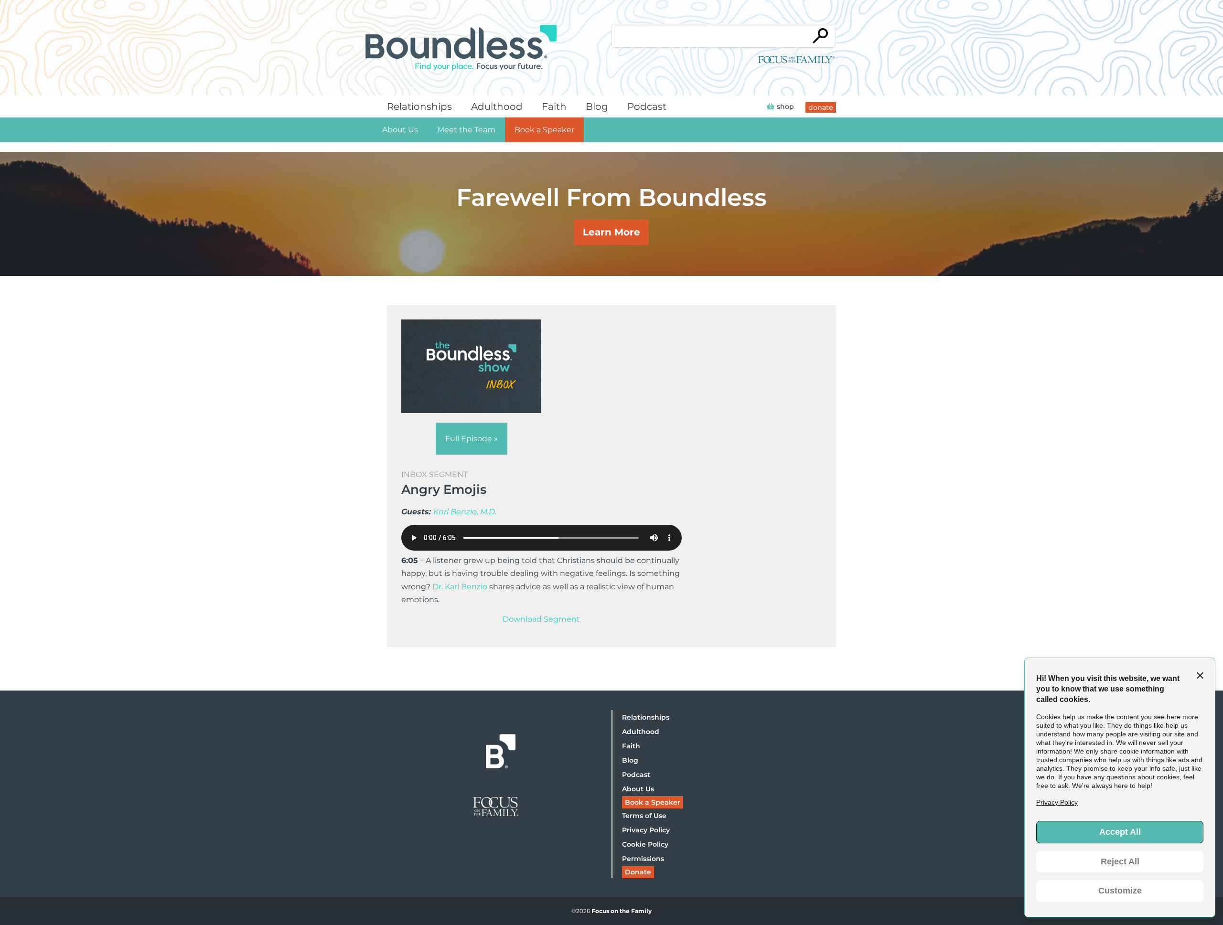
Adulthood (497, 106)
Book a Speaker (544, 129)
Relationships (419, 106)
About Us (400, 129)
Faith (554, 106)
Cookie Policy (645, 844)
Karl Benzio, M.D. (464, 511)
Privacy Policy (646, 830)
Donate (638, 872)
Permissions (643, 858)
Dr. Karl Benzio (459, 586)
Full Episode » (471, 438)
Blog (597, 106)
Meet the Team (466, 129)
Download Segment (541, 619)
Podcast (646, 106)
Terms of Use (644, 815)
